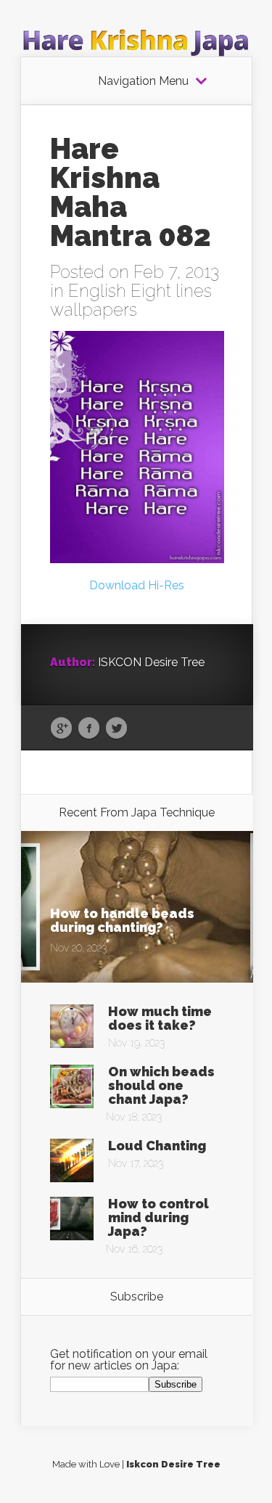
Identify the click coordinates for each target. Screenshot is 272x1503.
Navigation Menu (143, 81)
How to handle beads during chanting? (122, 920)
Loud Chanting (157, 1145)
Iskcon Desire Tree (173, 1464)
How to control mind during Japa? (158, 1217)
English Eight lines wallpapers (131, 300)
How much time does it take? (160, 1018)
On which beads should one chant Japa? (161, 1085)
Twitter (116, 728)
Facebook (89, 728)
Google (61, 728)
